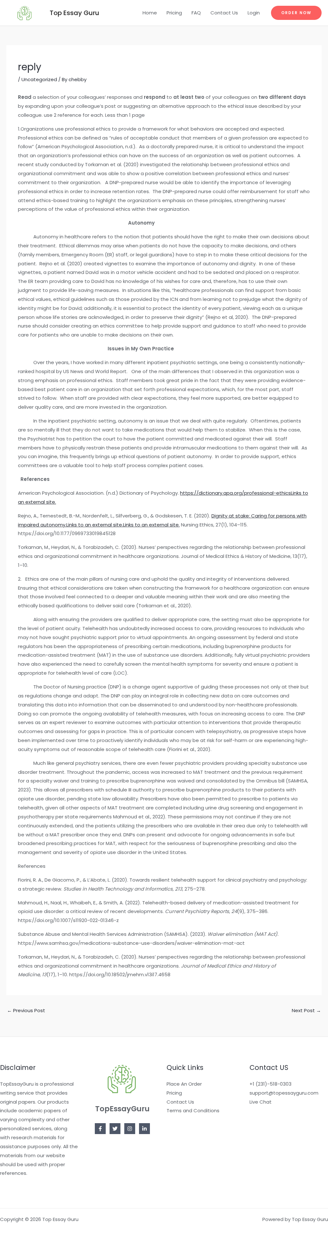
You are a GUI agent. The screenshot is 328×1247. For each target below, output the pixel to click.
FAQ (196, 12)
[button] (296, 13)
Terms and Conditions (193, 1110)
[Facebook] (100, 1128)
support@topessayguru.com (284, 1092)
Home (150, 12)
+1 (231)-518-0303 (270, 1083)
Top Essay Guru (74, 12)
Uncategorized (39, 79)
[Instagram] (129, 1128)
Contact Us (224, 12)
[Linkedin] (144, 1128)
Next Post (306, 1010)
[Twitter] (115, 1128)
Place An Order (184, 1083)
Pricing (174, 12)
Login (254, 12)
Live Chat (261, 1101)
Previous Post (26, 1010)
